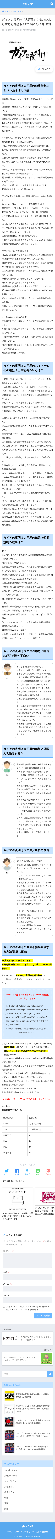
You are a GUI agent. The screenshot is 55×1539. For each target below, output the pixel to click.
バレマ (28, 4)
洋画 (6, 1503)
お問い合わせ (42, 1532)
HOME (29, 1526)
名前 (6, 1272)
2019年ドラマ (10, 1470)
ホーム (10, 1532)
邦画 (6, 1509)
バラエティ (19, 1181)
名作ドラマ (9, 1492)
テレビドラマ (10, 1481)
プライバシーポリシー (24, 1532)
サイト (6, 1295)
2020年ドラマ (10, 1476)
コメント (8, 1251)
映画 (6, 1498)
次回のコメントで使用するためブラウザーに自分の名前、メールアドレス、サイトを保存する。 (27, 1308)
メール (7, 1284)
